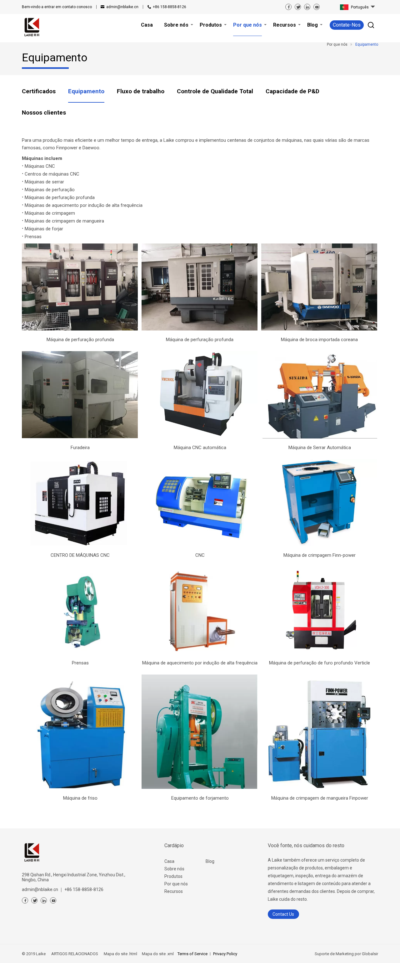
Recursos (173, 891)
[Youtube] (316, 7)
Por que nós (176, 883)
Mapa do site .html (120, 953)
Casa (169, 861)
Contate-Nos (347, 25)
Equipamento (86, 91)
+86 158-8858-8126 (169, 7)
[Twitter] (298, 7)
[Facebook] (288, 7)
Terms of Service (193, 953)
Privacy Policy (225, 953)
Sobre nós (174, 868)
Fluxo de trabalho (140, 91)
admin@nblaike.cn (122, 7)
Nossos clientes (44, 112)
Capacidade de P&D (292, 91)
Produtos (173, 876)
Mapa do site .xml (157, 953)
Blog (210, 861)
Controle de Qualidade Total (215, 91)
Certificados (39, 91)
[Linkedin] (307, 7)
